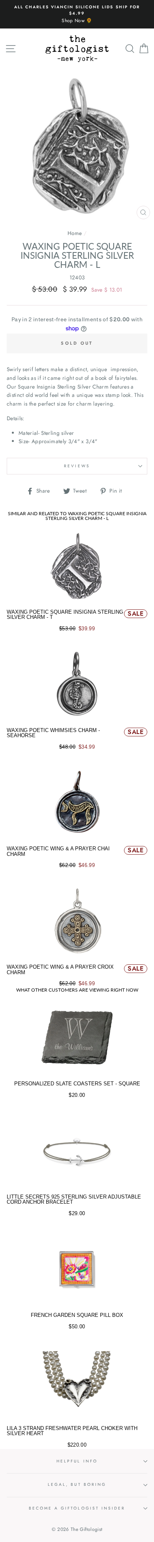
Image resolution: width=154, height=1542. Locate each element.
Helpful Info (77, 1461)
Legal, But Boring (77, 1484)
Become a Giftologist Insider (77, 1508)
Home (75, 233)
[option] (77, 14)
